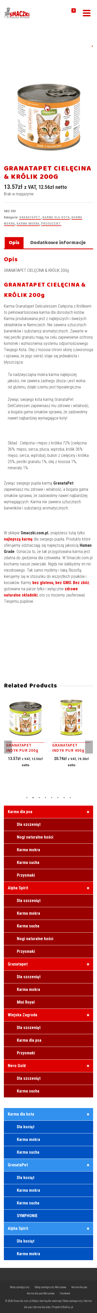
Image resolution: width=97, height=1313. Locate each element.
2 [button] (33, 797)
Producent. (51, 223)
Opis (14, 243)
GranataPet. (30, 217)
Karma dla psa (79, 1287)
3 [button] (39, 797)
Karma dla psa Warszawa (41, 1293)
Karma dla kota (56, 217)
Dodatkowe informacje (58, 243)
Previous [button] (8, 747)
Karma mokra (28, 223)
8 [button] (70, 797)
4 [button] (45, 797)
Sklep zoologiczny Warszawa (50, 1287)
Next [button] (89, 747)
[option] (25, 737)
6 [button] (58, 797)
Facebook (65, 1293)
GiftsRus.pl (66, 1307)
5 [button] (51, 797)
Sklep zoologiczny (19, 1287)
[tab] (14, 243)
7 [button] (64, 797)
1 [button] (26, 797)
